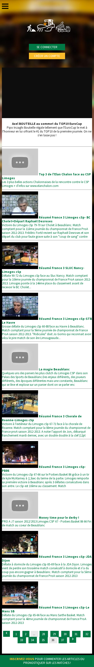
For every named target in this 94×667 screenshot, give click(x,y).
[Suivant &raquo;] (72, 640)
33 (22, 640)
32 (86, 634)
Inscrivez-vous (22, 659)
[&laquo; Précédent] (6, 634)
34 (32, 640)
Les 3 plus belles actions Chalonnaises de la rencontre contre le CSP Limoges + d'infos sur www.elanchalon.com (46, 180)
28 (44, 634)
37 (63, 640)
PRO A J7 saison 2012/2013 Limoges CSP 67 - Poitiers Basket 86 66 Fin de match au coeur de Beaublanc (46, 521)
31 (76, 634)
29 (54, 634)
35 (43, 640)
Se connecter (47, 47)
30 (65, 634)
